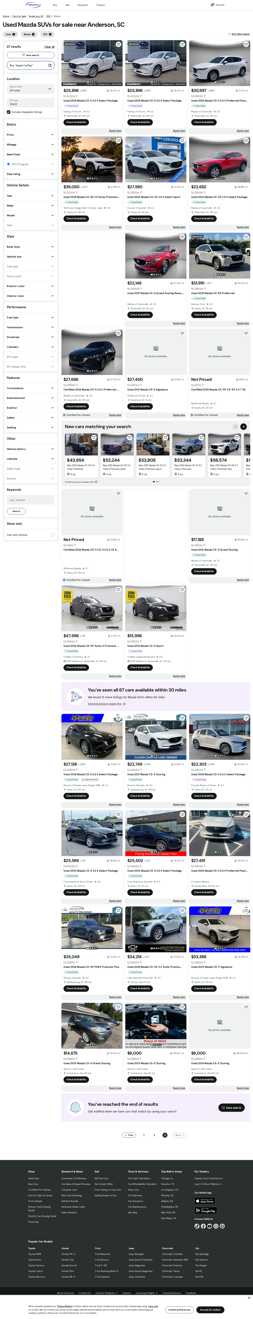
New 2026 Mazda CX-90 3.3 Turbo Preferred (80, 467)
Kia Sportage (202, 1254)
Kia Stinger (201, 1265)
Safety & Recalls (69, 1201)
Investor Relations (105, 1293)
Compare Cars (69, 1189)
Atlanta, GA (167, 1201)
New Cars (33, 1184)
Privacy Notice (64, 1306)
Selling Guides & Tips (106, 1195)
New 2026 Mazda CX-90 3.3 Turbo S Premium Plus (224, 467)
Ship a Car (133, 1189)
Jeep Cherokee (137, 1276)
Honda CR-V (68, 1254)
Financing (33, 1221)
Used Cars (33, 1178)
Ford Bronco (102, 1259)
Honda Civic (68, 1259)
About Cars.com (65, 1293)
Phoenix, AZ (167, 1195)
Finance (100, 5)
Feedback (191, 1293)
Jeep (131, 1248)
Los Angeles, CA (169, 1189)
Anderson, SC (36, 16)
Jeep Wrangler (136, 1254)
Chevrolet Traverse (172, 1265)
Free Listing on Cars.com (108, 1189)
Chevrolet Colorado (172, 1276)
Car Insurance (135, 1201)
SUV (48, 16)
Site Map (132, 1212)
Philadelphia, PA (169, 1206)
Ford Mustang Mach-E (107, 1271)
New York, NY (168, 1212)
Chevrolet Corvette (172, 1254)
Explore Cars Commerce (207, 1178)
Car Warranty (135, 1195)
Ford (97, 1248)
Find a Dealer (35, 1201)
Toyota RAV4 (34, 1254)
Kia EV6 (199, 1276)
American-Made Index (73, 1206)
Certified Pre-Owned (39, 1189)
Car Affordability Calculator (142, 1184)
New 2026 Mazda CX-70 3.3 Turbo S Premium (188, 467)
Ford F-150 (101, 1265)
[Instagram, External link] (215, 1226)
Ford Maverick (102, 1254)
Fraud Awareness (172, 1293)
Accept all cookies (210, 1309)
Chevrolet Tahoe (171, 1271)
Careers (126, 1293)
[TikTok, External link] (196, 1226)
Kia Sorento (202, 1259)
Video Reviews (69, 1212)
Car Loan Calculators (139, 1178)
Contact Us (85, 1293)
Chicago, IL (167, 1178)
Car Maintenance (137, 1206)
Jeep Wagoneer (137, 1265)
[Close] (249, 1298)
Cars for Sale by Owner (40, 1195)
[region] (126, 1306)
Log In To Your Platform (206, 1184)
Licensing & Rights (145, 1293)
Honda (65, 1248)
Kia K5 (199, 1271)
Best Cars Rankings (71, 1195)
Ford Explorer (102, 1276)
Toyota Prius (34, 1259)
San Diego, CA (168, 1218)
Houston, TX (167, 1184)
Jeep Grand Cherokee (140, 1259)
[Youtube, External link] (209, 1226)
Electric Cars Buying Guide (42, 1216)
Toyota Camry (35, 1271)
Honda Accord (69, 1265)
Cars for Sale (19, 16)
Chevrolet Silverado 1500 (175, 1259)
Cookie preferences (179, 1309)
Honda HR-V (68, 1276)
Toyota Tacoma (36, 1265)
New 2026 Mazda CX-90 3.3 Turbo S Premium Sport (116, 467)
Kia (197, 1248)
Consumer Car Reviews (73, 1178)
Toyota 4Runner (36, 1276)
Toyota (31, 1248)
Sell (67, 5)
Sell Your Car (101, 1178)
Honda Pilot (68, 1271)
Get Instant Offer (104, 1184)
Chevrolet (167, 1248)
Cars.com (153, 1306)
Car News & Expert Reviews (76, 1184)
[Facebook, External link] (203, 1226)
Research (83, 5)
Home (6, 16)
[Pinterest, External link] (222, 1226)
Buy (55, 5)
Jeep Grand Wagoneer (141, 1271)
